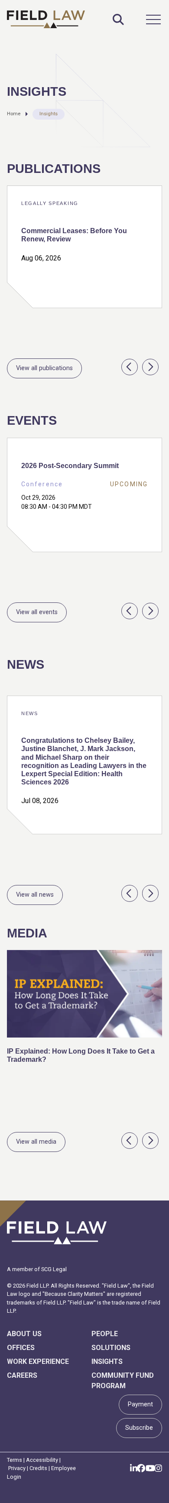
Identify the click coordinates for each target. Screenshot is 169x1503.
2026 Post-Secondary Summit (70, 465)
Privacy (17, 1468)
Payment (140, 1404)
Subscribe (139, 1427)
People (104, 1334)
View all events (37, 612)
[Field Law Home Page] (46, 19)
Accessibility (42, 1460)
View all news (35, 894)
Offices (21, 1348)
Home (13, 114)
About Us (24, 1334)
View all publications (44, 368)
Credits (38, 1468)
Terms (14, 1460)
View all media (36, 1141)
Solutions (110, 1348)
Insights (48, 114)
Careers (22, 1375)
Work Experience (38, 1361)
